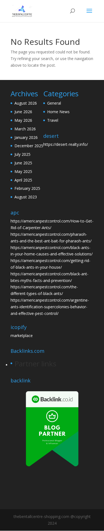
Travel (52, 120)
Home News (58, 111)
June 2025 (23, 162)
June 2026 (23, 111)
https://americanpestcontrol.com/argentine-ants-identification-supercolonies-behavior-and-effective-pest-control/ (50, 306)
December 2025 (28, 145)
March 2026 (25, 128)
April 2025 (23, 180)
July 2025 (22, 154)
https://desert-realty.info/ (65, 144)
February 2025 (27, 188)
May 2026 (23, 120)
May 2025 (23, 171)
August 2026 (25, 103)
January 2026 (26, 137)
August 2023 (25, 197)
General (54, 103)
